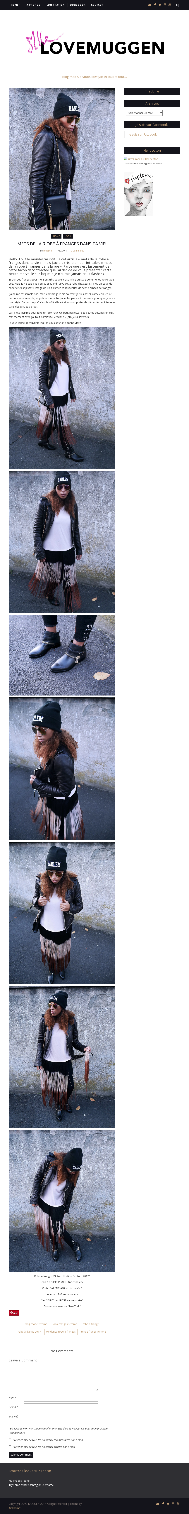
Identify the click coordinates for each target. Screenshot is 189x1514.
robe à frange (91, 1324)
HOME (14, 4)
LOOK (68, 236)
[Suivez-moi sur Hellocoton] (141, 159)
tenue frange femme (93, 1331)
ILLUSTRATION (55, 4)
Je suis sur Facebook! (152, 124)
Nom (12, 1397)
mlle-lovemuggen (141, 163)
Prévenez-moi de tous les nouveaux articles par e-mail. (44, 1447)
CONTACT (97, 4)
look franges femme (65, 1324)
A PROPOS (33, 4)
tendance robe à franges (61, 1331)
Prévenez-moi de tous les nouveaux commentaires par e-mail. (48, 1440)
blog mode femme (36, 1324)
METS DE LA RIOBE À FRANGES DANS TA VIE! (61, 244)
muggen (47, 250)
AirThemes (15, 1508)
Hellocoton (157, 163)
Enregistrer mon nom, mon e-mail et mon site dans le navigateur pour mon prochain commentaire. (59, 1430)
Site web (13, 1416)
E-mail (13, 1407)
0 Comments (77, 250)
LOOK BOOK (78, 4)
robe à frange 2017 (29, 1331)
